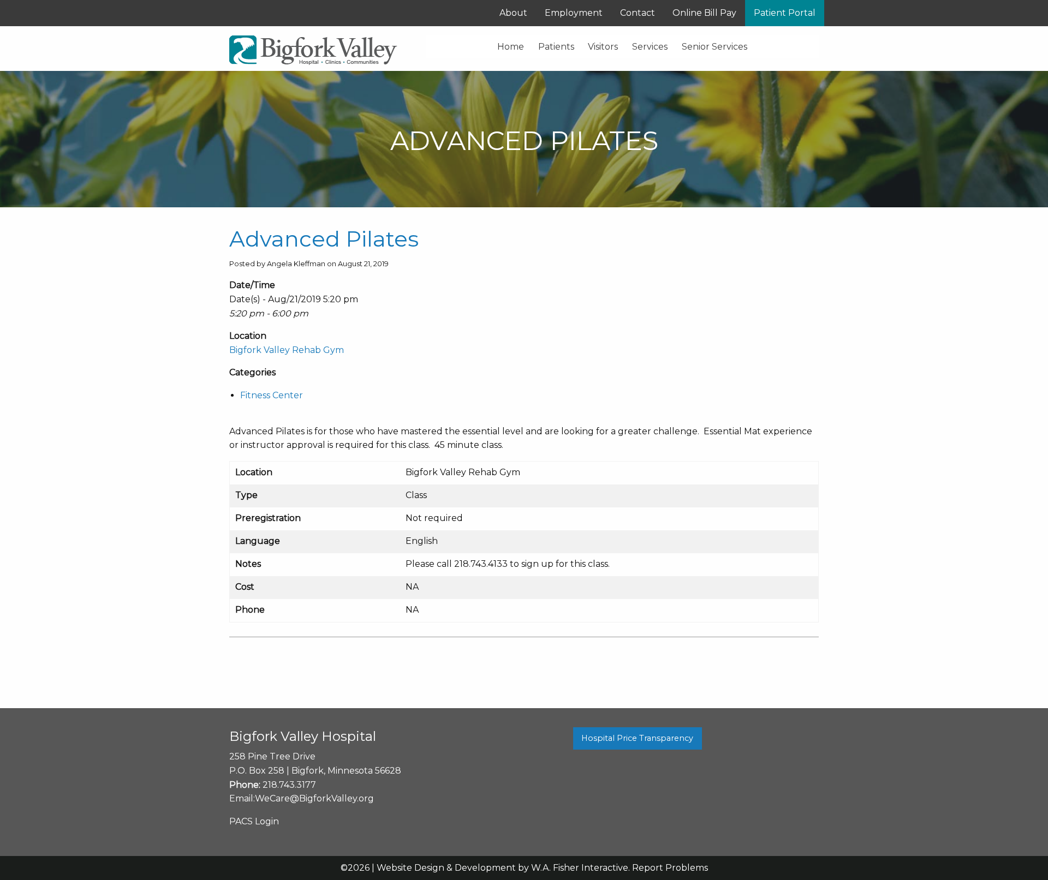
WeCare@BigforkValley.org (314, 798)
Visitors (603, 46)
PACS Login (254, 821)
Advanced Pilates (324, 238)
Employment (574, 13)
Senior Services (714, 46)
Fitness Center (271, 395)
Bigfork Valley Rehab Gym (286, 350)
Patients (556, 46)
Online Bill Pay (704, 13)
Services (650, 46)
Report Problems (670, 868)
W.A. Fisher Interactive (579, 868)
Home (510, 46)
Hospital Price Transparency (637, 738)
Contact (637, 13)
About (513, 13)
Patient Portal (784, 13)
